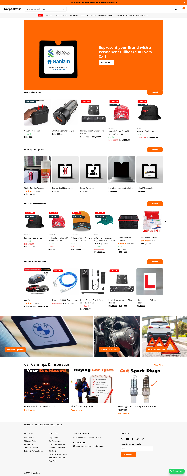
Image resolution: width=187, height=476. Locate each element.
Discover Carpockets (15, 349)
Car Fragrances (55, 441)
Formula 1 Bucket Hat (145, 131)
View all (155, 92)
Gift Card (52, 451)
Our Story (28, 433)
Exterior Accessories (105, 15)
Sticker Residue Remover (34, 188)
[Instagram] (122, 439)
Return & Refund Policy (33, 451)
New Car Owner (62, 15)
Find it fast (53, 433)
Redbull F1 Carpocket (145, 188)
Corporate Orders (142, 15)
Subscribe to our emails (131, 444)
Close (184, 2)
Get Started (106, 62)
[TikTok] (143, 439)
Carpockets (74, 15)
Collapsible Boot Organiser (124, 238)
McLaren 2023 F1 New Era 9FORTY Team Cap (81, 239)
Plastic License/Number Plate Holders (92, 132)
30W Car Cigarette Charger (63, 131)
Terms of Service (31, 447)
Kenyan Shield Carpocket (62, 188)
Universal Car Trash (32, 131)
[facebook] (132, 439)
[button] (165, 221)
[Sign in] (177, 9)
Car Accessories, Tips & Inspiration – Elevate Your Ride (58, 457)
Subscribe (128, 454)
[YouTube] (127, 439)
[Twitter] (137, 439)
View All (155, 149)
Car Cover (28, 300)
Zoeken (64, 9)
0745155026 (81, 443)
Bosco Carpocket (87, 188)
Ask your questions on (89, 446)
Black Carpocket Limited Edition (121, 188)
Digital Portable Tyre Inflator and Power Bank (91, 301)
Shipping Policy (30, 441)
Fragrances (120, 15)
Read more (29, 410)
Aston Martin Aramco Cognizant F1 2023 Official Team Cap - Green (104, 241)
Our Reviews (29, 437)
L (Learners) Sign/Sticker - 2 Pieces (147, 301)
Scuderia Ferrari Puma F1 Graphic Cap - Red (118, 132)
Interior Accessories (88, 15)
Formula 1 (49, 15)
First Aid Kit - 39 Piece (149, 237)
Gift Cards (130, 15)
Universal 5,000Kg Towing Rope (65, 300)
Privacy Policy (29, 444)
